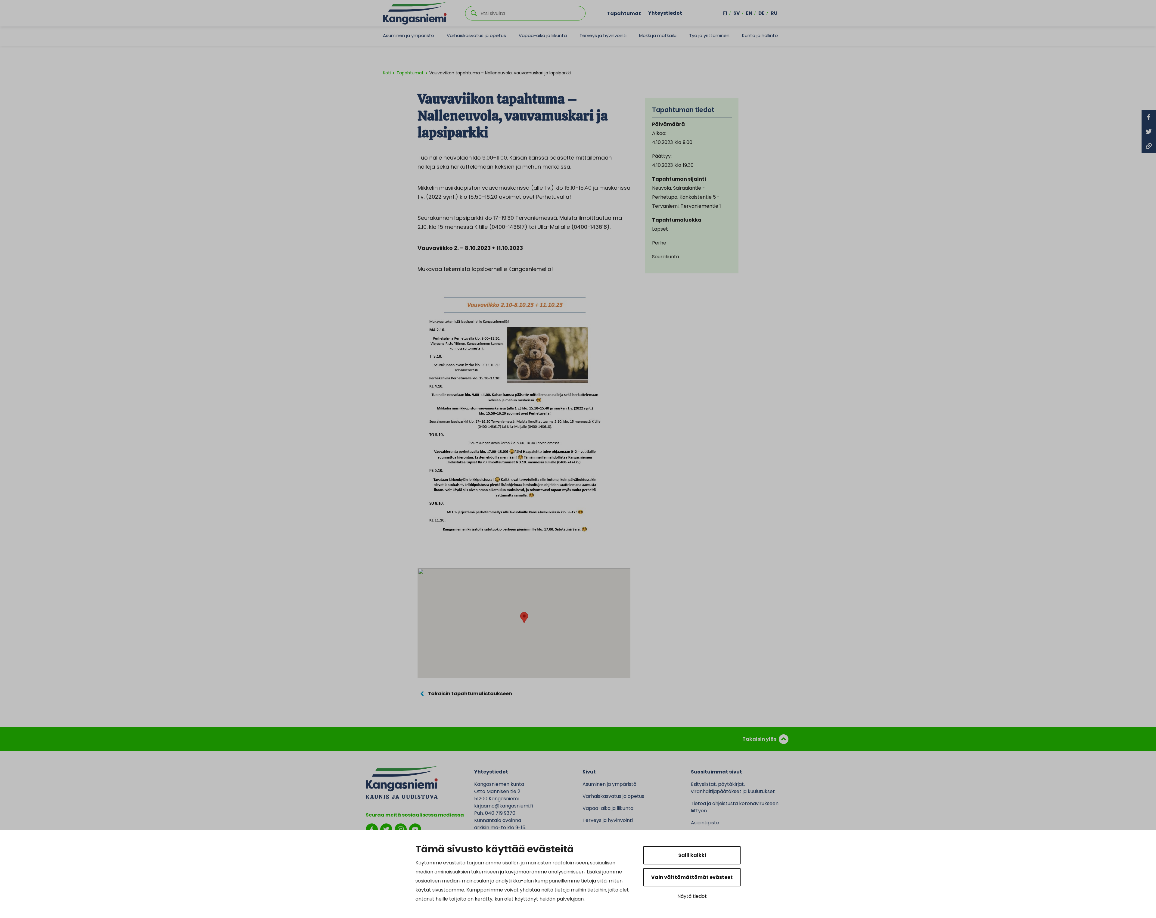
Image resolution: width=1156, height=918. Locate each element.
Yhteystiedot (665, 13)
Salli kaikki (692, 855)
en (749, 13)
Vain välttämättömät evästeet (692, 877)
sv (736, 13)
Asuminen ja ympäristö (408, 35)
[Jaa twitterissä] (1149, 131)
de (761, 13)
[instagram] (401, 829)
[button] (524, 617)
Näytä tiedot (692, 896)
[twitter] (386, 829)
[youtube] (415, 829)
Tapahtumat (624, 13)
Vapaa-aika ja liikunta (543, 35)
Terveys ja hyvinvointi (603, 35)
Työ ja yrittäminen (709, 35)
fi (725, 13)
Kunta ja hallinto (760, 35)
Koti (387, 73)
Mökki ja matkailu (657, 35)
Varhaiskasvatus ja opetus (476, 35)
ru (774, 13)
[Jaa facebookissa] (1149, 117)
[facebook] (372, 829)
